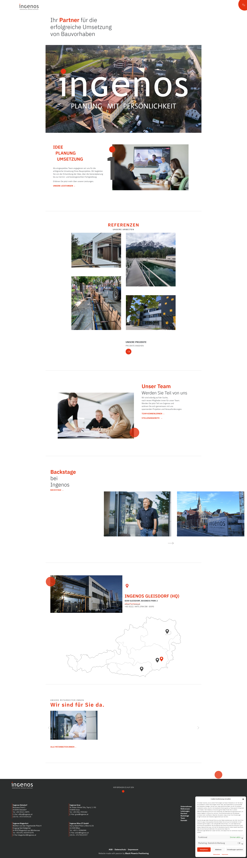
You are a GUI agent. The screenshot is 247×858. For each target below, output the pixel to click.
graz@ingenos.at (81, 814)
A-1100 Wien (75, 828)
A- (14, 830)
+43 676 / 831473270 (25, 833)
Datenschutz (216, 854)
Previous (49, 727)
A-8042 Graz (75, 810)
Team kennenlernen (152, 413)
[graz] (158, 661)
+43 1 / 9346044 (79, 830)
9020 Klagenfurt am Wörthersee (27, 830)
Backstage (185, 816)
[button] (243, 799)
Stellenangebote (151, 418)
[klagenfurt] (142, 670)
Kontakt (184, 820)
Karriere (184, 813)
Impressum (225, 854)
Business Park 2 (19, 807)
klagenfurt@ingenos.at (27, 835)
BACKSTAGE (56, 490)
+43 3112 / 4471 (22, 812)
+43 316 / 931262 (80, 812)
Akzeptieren (204, 849)
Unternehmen (186, 806)
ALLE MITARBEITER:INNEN (62, 746)
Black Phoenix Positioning (137, 853)
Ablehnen (218, 849)
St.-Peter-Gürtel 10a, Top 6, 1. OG (83, 807)
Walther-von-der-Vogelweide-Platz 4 (27, 826)
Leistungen (185, 811)
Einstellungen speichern (235, 849)
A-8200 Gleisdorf (19, 810)
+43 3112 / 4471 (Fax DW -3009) (139, 606)
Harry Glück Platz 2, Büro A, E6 (82, 826)
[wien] (167, 632)
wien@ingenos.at (82, 833)
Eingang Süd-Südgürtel (22, 828)
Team (183, 818)
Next (198, 727)
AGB (111, 849)
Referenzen (185, 809)
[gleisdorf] (162, 660)
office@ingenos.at (132, 603)
